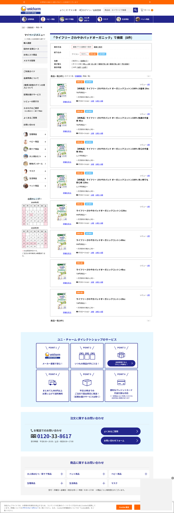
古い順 (93, 64)
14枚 (92, 223)
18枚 (92, 252)
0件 (148, 84)
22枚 (92, 133)
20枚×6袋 (99, 164)
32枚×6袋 (99, 101)
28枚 (92, 311)
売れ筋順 (125, 64)
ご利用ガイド (29, 71)
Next (150, 2)
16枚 (92, 195)
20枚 (92, 164)
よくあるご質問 (30, 117)
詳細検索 (30, 27)
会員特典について (31, 78)
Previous (24, 2)
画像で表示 (98, 47)
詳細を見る (67, 101)
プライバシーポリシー (30, 508)
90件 (79, 67)
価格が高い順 (115, 64)
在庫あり (84, 61)
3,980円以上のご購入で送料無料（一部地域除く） (87, 2)
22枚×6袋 (99, 133)
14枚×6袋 (99, 223)
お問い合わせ (29, 124)
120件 (84, 67)
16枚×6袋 (99, 195)
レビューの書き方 (31, 101)
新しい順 (86, 64)
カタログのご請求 (33, 109)
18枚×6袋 (99, 252)
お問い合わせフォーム (114, 440)
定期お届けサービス (32, 94)
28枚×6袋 (99, 311)
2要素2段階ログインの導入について (34, 86)
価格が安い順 (103, 64)
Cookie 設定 (124, 507)
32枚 (92, 101)
